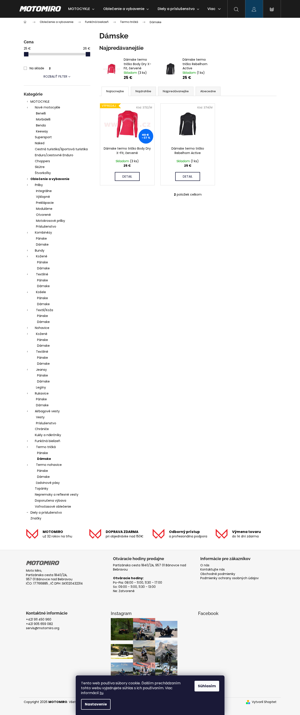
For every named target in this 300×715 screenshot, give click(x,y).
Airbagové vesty (47, 411)
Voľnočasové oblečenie (53, 506)
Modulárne (44, 208)
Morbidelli (43, 119)
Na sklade (40, 68)
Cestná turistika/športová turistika (61, 149)
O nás (204, 565)
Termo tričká (46, 447)
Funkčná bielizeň (47, 441)
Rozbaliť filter (55, 76)
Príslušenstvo (46, 226)
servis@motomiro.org (42, 628)
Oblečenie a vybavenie (50, 179)
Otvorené (43, 214)
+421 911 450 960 (38, 619)
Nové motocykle (47, 107)
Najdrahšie (143, 91)
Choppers (42, 161)
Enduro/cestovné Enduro (54, 155)
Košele (41, 292)
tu (101, 692)
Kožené (41, 256)
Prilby (39, 185)
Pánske (41, 238)
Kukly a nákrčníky (48, 435)
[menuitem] (81, 9)
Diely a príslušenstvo (46, 512)
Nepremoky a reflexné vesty (56, 494)
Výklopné (43, 196)
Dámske (42, 244)
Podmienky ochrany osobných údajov (229, 578)
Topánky (41, 488)
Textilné (42, 274)
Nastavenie (96, 704)
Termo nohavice (49, 465)
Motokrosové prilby (50, 220)
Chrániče (42, 429)
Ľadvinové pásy (48, 483)
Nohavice (42, 328)
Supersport (43, 137)
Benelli (41, 113)
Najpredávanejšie (176, 91)
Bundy (39, 250)
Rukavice (42, 393)
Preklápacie (45, 202)
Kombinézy (43, 232)
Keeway (42, 131)
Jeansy (41, 369)
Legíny (41, 387)
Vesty (40, 417)
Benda (41, 125)
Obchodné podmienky (217, 574)
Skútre (40, 167)
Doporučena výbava (50, 500)
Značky (35, 518)
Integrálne (44, 191)
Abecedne (208, 91)
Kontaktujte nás (212, 569)
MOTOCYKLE (40, 101)
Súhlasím (207, 686)
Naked (39, 143)
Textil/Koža (44, 310)
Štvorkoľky (43, 173)
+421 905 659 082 (39, 624)
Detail (127, 176)
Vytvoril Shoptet (264, 702)
